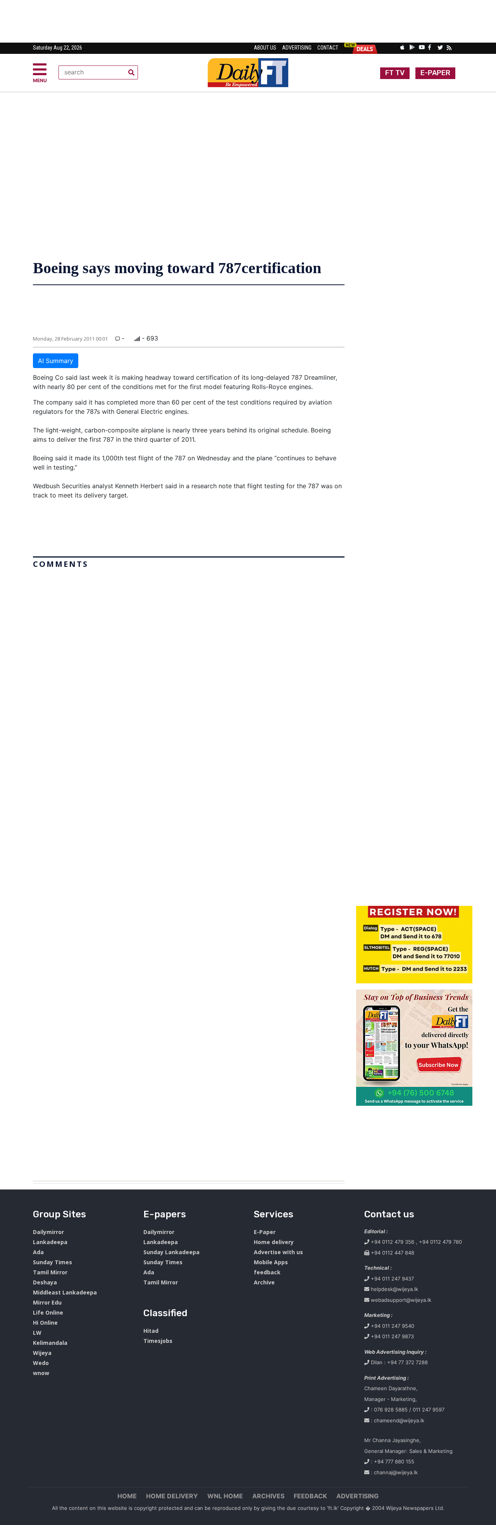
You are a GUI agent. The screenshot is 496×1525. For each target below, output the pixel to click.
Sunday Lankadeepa (171, 1252)
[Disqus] (188, 872)
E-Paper (265, 1232)
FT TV (395, 73)
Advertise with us (278, 1252)
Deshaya (45, 1282)
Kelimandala (50, 1342)
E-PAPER (435, 73)
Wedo (41, 1363)
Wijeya (42, 1352)
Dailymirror (48, 1232)
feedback (267, 1272)
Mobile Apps (271, 1262)
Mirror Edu (47, 1302)
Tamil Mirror (50, 1272)
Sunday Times (52, 1262)
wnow (41, 1373)
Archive (264, 1282)
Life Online (48, 1312)
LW (37, 1332)
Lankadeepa (50, 1242)
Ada (38, 1252)
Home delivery (274, 1242)
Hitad (150, 1330)
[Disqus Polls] (189, 669)
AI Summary (55, 361)
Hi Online (45, 1322)
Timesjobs (157, 1340)
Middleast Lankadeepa (65, 1292)
